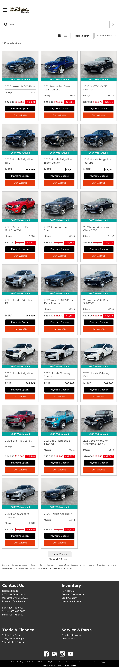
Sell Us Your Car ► (11, 635)
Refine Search (82, 35)
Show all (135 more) (59, 559)
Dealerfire (54, 662)
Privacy (66, 665)
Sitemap (74, 665)
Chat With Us (20, 115)
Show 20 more (59, 554)
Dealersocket (70, 662)
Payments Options (20, 108)
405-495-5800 (16, 607)
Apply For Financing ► (13, 638)
